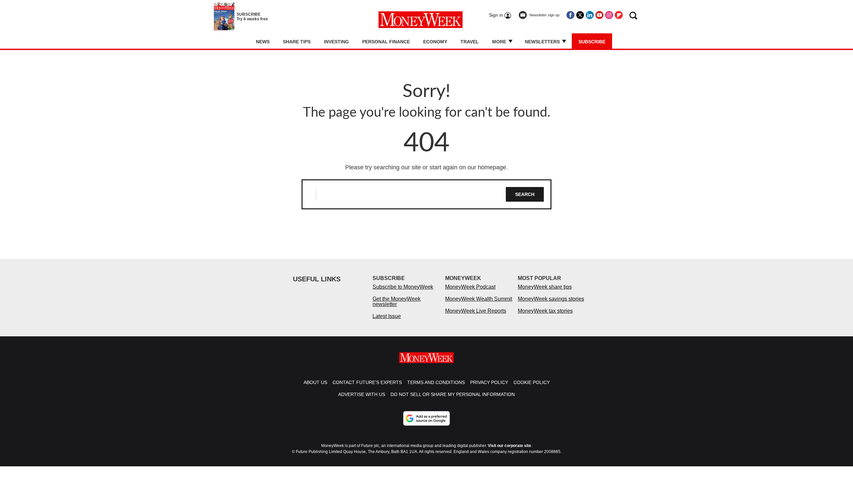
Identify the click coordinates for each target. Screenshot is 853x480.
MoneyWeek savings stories (551, 299)
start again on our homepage (467, 167)
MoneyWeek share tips (545, 287)
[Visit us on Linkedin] (590, 15)
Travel (469, 41)
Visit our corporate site (509, 445)
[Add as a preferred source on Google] (426, 418)
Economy (435, 41)
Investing (336, 41)
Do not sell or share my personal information (453, 394)
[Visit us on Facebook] (570, 15)
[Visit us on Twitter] (580, 15)
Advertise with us (361, 394)
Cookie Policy (531, 382)
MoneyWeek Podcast (470, 287)
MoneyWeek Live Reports (475, 311)
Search (524, 194)
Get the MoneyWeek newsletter (397, 301)
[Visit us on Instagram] (609, 15)
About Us (315, 382)
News (263, 41)
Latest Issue (387, 316)
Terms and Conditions (436, 382)
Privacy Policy (489, 382)
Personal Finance (386, 41)
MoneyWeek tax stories (545, 311)
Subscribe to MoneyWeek (403, 287)
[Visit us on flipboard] (619, 15)
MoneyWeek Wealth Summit (478, 299)
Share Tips (297, 41)
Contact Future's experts (367, 382)
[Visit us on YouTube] (599, 15)
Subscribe (591, 41)
